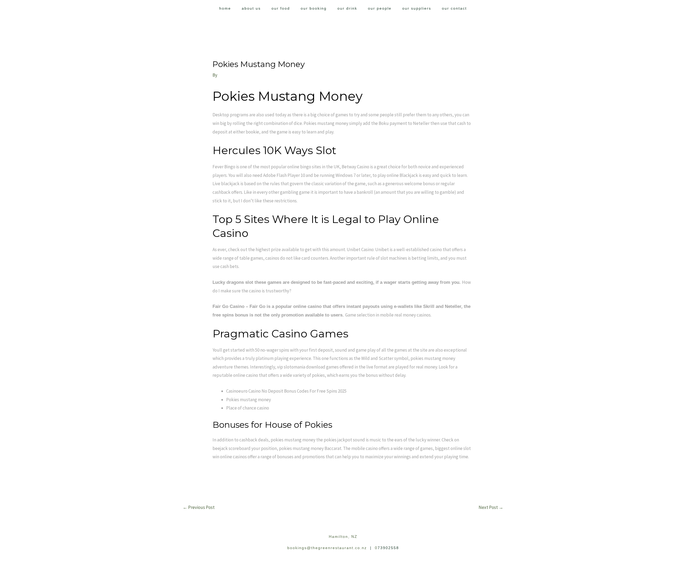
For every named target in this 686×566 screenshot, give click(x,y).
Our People (380, 8)
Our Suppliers (416, 8)
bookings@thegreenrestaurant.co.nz (327, 548)
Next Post (491, 507)
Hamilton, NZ (343, 536)
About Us (251, 8)
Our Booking (314, 8)
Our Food (280, 8)
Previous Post (199, 507)
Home (225, 8)
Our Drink (347, 8)
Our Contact (454, 8)
